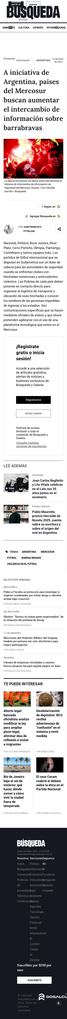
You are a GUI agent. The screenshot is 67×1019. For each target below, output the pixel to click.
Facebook (49, 874)
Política (34, 864)
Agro (33, 890)
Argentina (29, 551)
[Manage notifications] (58, 1003)
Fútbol (12, 557)
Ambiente (9, 27)
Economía (36, 874)
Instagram (49, 880)
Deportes (35, 906)
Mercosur (47, 551)
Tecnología (37, 912)
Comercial (23, 874)
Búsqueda (9, 58)
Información (23, 60)
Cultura (23, 27)
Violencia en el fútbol (22, 563)
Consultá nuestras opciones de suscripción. (31, 444)
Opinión (38, 27)
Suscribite (35, 980)
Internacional (56, 27)
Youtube (48, 885)
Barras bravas (31, 557)
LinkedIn (48, 890)
